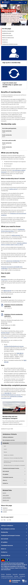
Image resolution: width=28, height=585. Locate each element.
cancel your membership (13, 261)
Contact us (22, 576)
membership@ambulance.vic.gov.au (14, 346)
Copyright (15, 574)
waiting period (13, 189)
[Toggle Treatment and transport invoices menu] (25, 468)
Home (4, 5)
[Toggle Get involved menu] (25, 471)
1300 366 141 (20, 353)
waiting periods (16, 235)
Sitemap (16, 576)
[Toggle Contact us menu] (25, 483)
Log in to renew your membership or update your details (12, 85)
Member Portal (5, 332)
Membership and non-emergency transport (10, 417)
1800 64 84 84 (7, 290)
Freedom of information (7, 576)
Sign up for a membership (11, 63)
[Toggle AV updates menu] (25, 474)
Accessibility (22, 574)
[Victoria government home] (24, 581)
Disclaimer (8, 574)
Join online (4, 279)
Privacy (3, 574)
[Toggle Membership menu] (25, 443)
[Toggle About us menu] (25, 480)
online (5, 337)
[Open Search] (25, 2)
